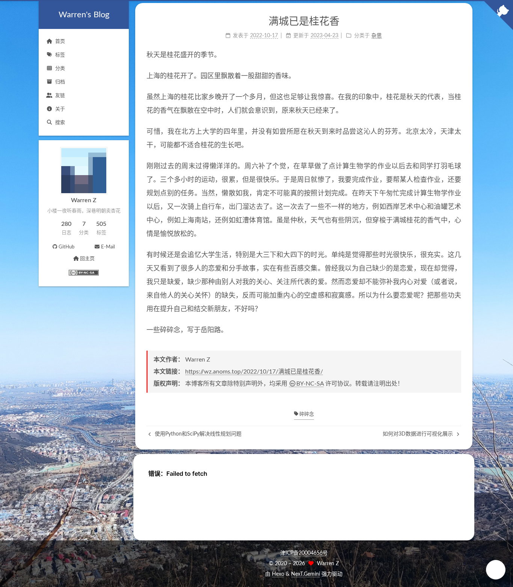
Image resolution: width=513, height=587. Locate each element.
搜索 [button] (60, 122)
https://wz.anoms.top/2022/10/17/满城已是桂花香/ (254, 372)
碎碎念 (306, 414)
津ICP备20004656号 (304, 553)
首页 (60, 41)
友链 (60, 95)
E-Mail (108, 247)
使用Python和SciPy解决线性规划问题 (197, 434)
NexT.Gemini (305, 574)
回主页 (87, 258)
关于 (60, 109)
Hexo (278, 574)
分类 (60, 68)
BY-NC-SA (310, 384)
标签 (60, 55)
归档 (60, 82)
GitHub (66, 247)
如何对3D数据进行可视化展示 (418, 434)
